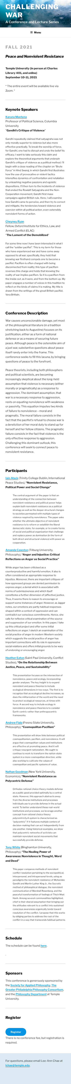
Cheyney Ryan (14, 221)
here (44, 945)
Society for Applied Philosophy (30, 985)
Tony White (12, 847)
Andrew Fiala (13, 722)
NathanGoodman (16, 771)
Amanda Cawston (16, 550)
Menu (37, 32)
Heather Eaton (14, 658)
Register (16, 1031)
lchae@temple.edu (17, 1065)
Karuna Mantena (16, 117)
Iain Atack (11, 478)
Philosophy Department (31, 994)
